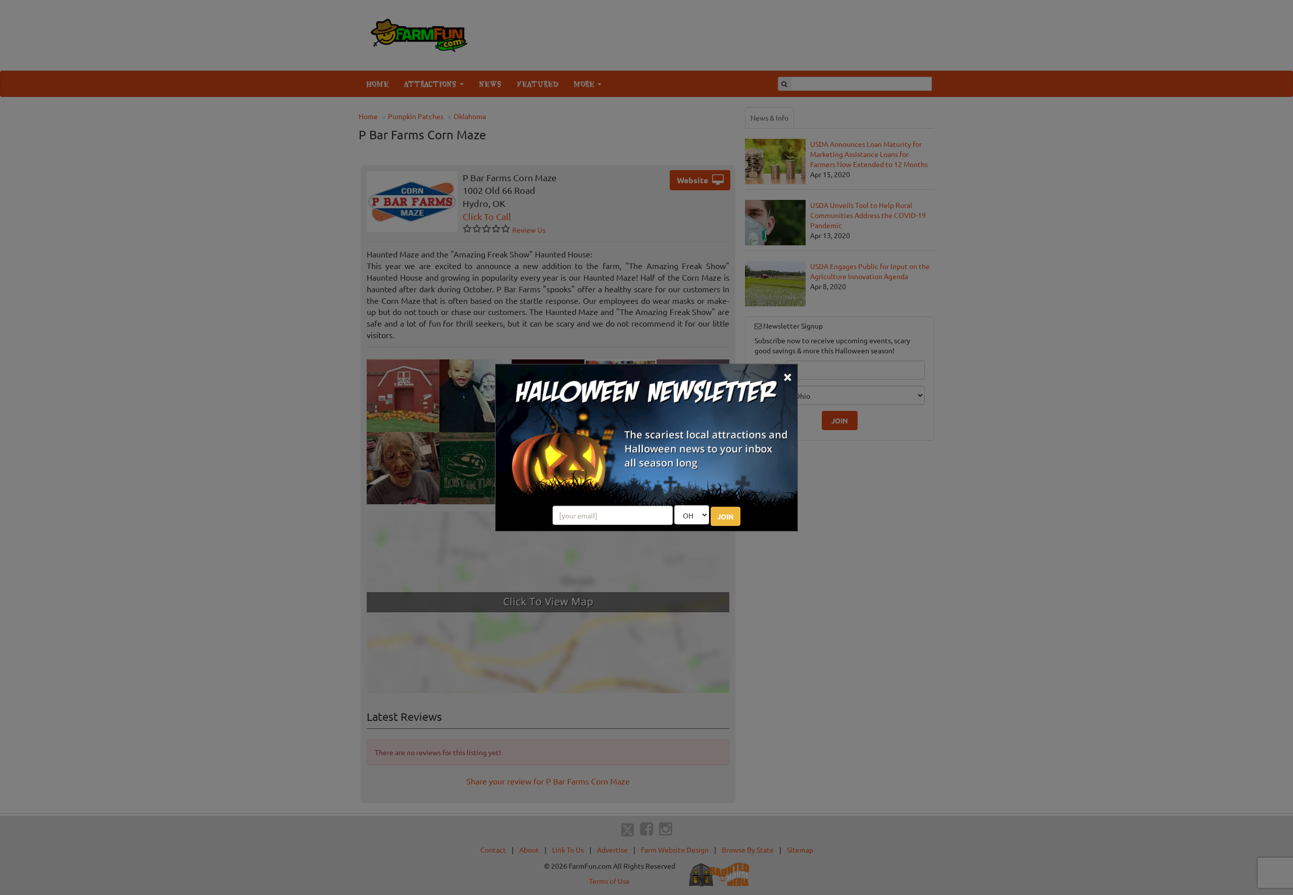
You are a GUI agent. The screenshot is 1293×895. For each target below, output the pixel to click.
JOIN (725, 516)
